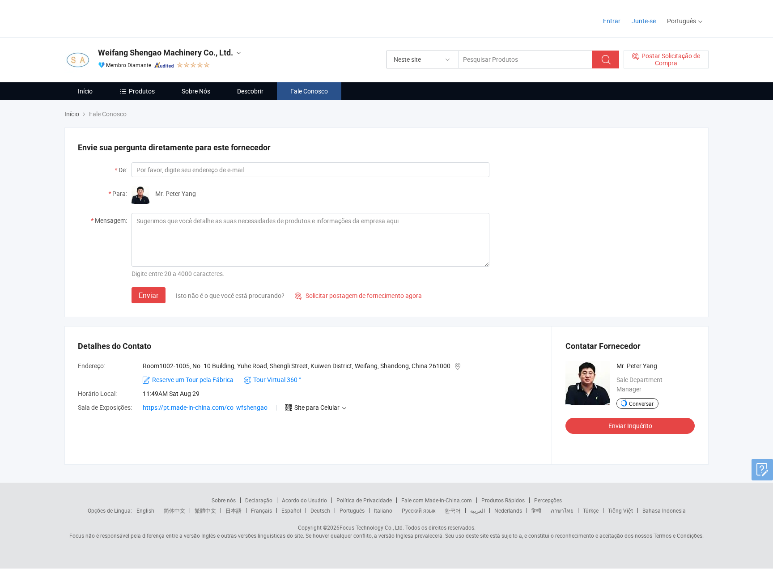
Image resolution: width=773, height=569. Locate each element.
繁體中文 (205, 510)
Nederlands (508, 510)
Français (261, 510)
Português (352, 510)
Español (291, 510)
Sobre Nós (196, 91)
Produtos (142, 91)
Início (85, 91)
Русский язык (418, 510)
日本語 (233, 510)
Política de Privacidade (364, 500)
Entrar (611, 21)
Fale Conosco (309, 91)
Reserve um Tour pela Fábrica (193, 379)
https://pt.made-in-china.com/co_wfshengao (205, 407)
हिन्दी (536, 510)
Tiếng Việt (620, 510)
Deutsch (320, 510)
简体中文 (174, 510)
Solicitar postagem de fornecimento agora (358, 295)
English (145, 510)
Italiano (383, 510)
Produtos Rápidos (503, 500)
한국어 (453, 510)
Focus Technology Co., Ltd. (372, 527)
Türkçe (591, 510)
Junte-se (644, 21)
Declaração (258, 500)
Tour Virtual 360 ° (277, 379)
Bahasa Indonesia (664, 510)
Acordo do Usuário (304, 500)
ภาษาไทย (562, 510)
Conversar (641, 403)
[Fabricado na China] (121, 17)
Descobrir (250, 91)
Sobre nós (224, 500)
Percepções (548, 500)
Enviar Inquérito (630, 425)
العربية (477, 510)
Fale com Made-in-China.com (436, 500)
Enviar (148, 295)
